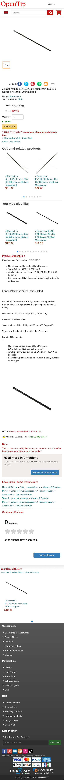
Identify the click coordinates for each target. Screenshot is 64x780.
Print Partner (11, 672)
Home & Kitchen (9, 487)
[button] (32, 40)
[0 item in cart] (58, 13)
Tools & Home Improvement (15, 498)
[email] (46, 84)
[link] (39, 84)
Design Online (11, 720)
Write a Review (47, 555)
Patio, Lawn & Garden (30, 487)
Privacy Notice (11, 637)
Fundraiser (10, 676)
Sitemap (9, 655)
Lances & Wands (24, 494)
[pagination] (32, 196)
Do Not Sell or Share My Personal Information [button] (23, 755)
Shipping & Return (13, 711)
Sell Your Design (12, 681)
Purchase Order (12, 702)
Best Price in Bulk (11, 141)
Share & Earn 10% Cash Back (17, 138)
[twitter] (26, 84)
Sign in (51, 4)
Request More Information (45, 472)
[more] (52, 84)
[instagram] (25, 751)
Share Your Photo (13, 646)
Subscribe (55, 742)
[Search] (50, 12)
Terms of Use (11, 707)
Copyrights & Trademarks (17, 633)
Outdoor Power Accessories (24, 491)
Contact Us (10, 725)
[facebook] (19, 84)
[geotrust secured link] (43, 771)
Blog (7, 690)
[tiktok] (30, 751)
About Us (9, 641)
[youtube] (15, 751)
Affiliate (8, 667)
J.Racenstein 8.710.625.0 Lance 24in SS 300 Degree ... (15, 604)
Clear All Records (32, 572)
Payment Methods (13, 716)
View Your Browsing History (12, 572)
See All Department (5, 12)
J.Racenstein (14, 96)
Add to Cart (9, 126)
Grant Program (12, 685)
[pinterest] (33, 84)
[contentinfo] (13, 4)
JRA (20, 99)
